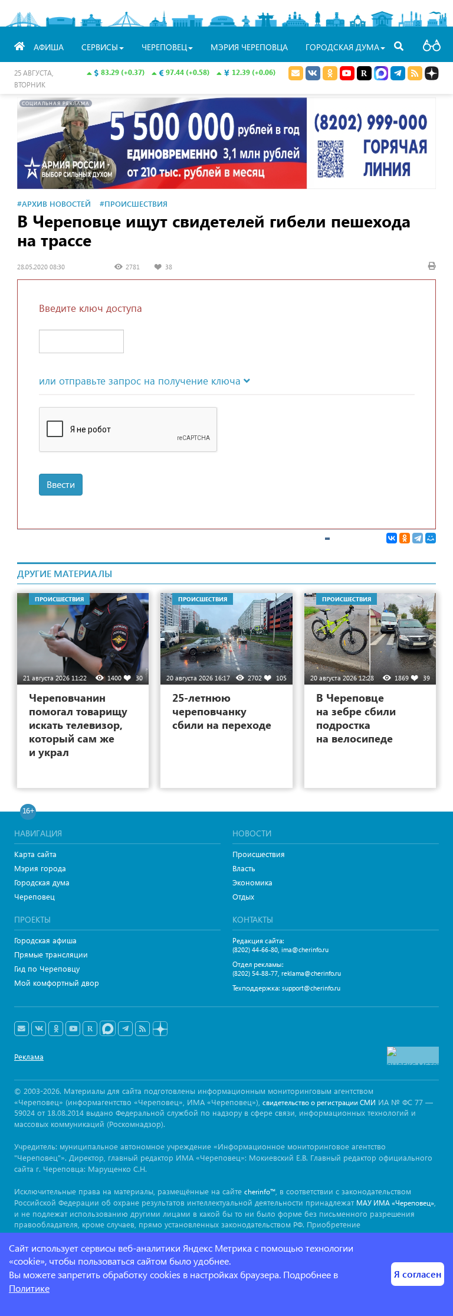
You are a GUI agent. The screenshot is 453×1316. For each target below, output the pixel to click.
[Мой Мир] (430, 538)
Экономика (252, 882)
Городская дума (42, 882)
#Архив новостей (54, 203)
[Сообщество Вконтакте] (38, 1029)
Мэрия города (40, 868)
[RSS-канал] (142, 1029)
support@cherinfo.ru (311, 988)
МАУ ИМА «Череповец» (395, 1202)
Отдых (243, 896)
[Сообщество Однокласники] (330, 73)
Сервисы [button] (99, 47)
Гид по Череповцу (47, 968)
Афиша (49, 47)
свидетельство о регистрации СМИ (319, 1102)
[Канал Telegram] (125, 1029)
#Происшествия (134, 203)
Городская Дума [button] (342, 47)
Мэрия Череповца (249, 47)
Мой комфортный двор (56, 983)
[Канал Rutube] (364, 73)
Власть (243, 868)
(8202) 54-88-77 (255, 973)
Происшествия (258, 854)
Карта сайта (35, 854)
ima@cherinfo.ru (305, 949)
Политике (29, 1288)
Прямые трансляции (51, 954)
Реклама (29, 1056)
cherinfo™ (259, 1191)
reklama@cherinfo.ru (311, 973)
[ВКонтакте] (391, 538)
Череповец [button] (164, 47)
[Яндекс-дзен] (159, 1029)
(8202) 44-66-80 (255, 949)
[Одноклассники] (404, 538)
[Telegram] (417, 538)
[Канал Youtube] (347, 73)
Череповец (34, 896)
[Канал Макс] (381, 74)
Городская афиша (45, 940)
